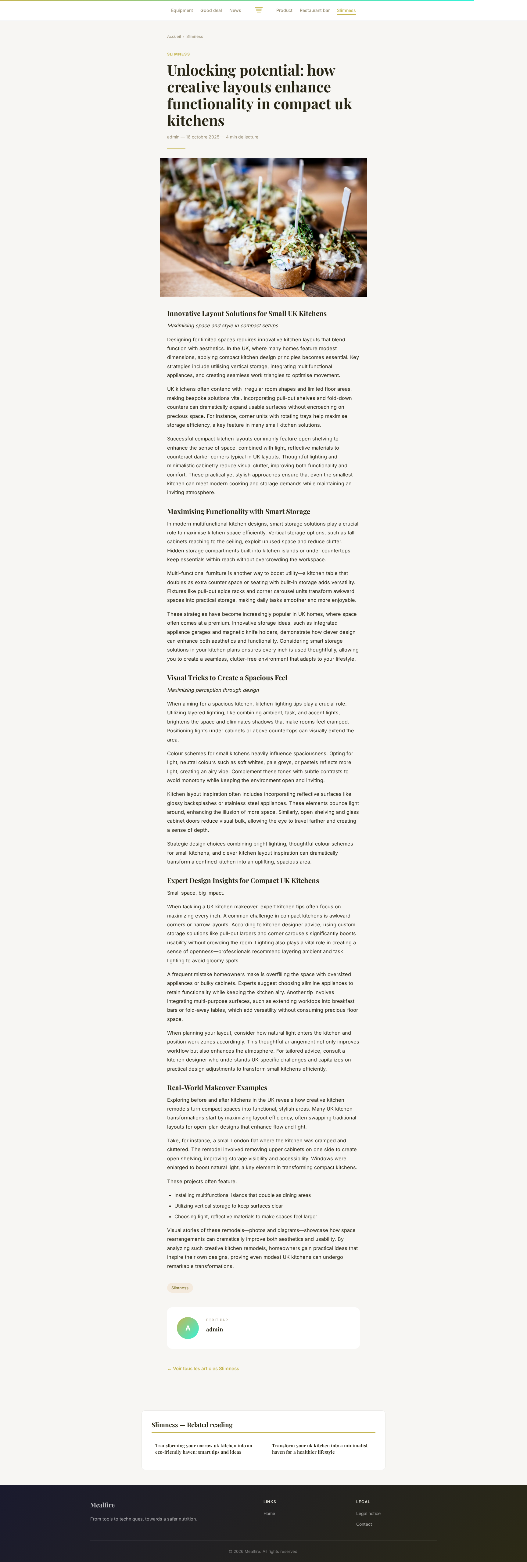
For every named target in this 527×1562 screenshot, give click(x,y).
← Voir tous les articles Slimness (203, 1368)
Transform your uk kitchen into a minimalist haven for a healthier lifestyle (319, 1448)
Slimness (346, 10)
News (235, 10)
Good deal (211, 10)
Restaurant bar (315, 10)
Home (269, 1513)
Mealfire (102, 1504)
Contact (364, 1524)
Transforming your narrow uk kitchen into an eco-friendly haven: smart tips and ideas (203, 1448)
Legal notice (368, 1513)
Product (284, 10)
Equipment (182, 10)
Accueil (174, 36)
